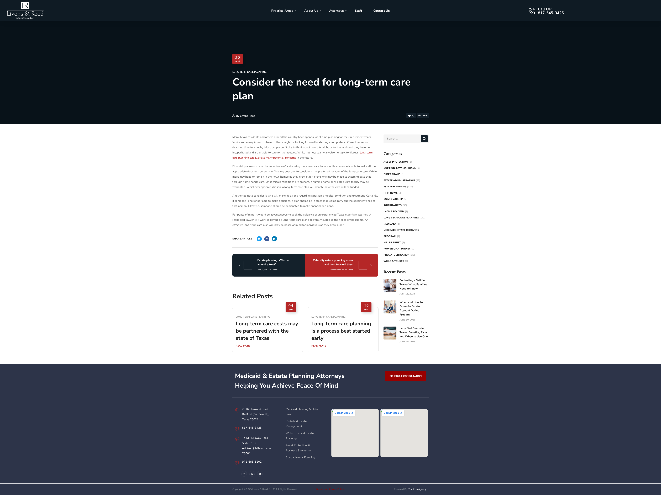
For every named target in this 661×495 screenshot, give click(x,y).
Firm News (393, 192)
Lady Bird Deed (396, 211)
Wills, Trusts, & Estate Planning (300, 435)
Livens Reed (247, 116)
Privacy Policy (336, 489)
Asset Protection (398, 161)
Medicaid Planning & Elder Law (302, 411)
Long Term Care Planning (249, 72)
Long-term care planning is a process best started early (341, 331)
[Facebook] (244, 474)
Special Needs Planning (300, 457)
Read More (243, 345)
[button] (405, 376)
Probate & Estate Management (296, 423)
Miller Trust (394, 242)
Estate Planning (398, 186)
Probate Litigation (399, 255)
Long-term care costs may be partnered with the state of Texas (267, 331)
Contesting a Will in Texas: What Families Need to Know (413, 284)
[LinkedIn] (260, 474)
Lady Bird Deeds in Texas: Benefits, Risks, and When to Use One (414, 332)
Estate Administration (402, 180)
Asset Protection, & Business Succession (299, 447)
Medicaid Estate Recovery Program (401, 233)
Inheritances (395, 205)
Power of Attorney (399, 248)
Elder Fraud (394, 174)
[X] (252, 474)
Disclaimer (321, 489)
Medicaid (392, 224)
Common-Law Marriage (402, 168)
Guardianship (395, 199)
